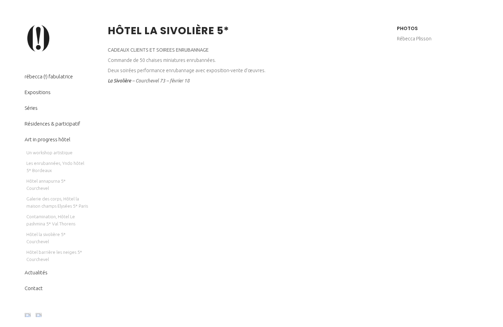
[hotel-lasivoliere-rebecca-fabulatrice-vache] (107, 150)
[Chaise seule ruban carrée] (107, 103)
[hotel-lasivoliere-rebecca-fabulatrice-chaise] (107, 130)
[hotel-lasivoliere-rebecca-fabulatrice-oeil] (107, 157)
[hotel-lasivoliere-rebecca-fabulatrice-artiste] (107, 116)
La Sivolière (119, 80)
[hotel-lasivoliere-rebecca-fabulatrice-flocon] (107, 137)
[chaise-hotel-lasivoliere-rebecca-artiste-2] (107, 109)
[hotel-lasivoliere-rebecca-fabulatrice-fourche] (107, 144)
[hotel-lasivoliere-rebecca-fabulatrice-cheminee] (107, 123)
